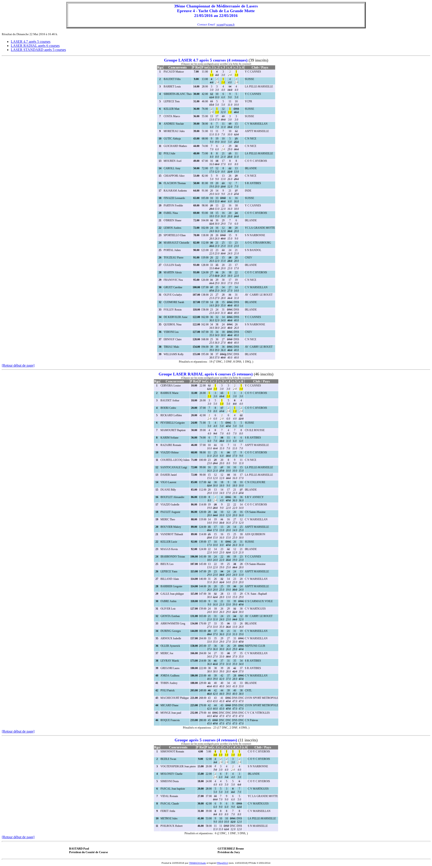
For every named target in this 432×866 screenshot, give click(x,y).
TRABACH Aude (197, 863)
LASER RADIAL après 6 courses (35, 46)
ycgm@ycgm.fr (226, 24)
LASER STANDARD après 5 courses (38, 50)
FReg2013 (222, 863)
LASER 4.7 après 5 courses (30, 41)
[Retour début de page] (18, 365)
